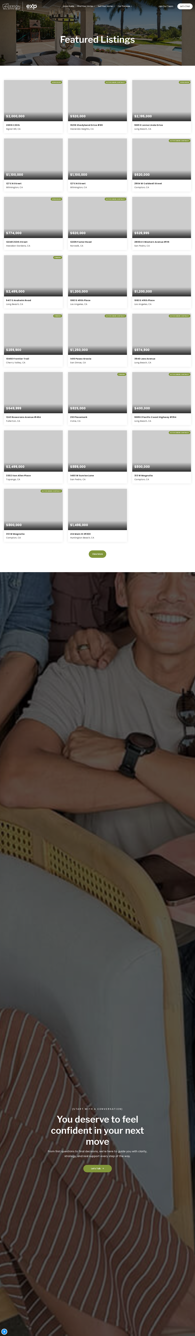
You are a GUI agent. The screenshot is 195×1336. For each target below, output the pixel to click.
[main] (97, 286)
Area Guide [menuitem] (68, 6)
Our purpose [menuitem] (124, 6)
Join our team (165, 6)
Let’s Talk (96, 1168)
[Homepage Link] (19, 6)
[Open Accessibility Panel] (4, 1332)
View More (97, 554)
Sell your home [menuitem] (105, 6)
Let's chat (185, 6)
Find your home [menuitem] (85, 6)
